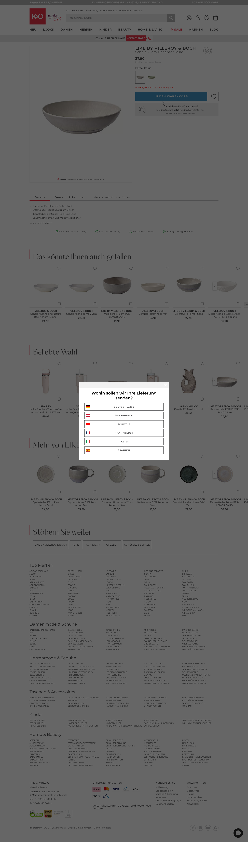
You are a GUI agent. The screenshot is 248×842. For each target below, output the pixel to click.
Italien (124, 441)
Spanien (124, 450)
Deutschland (124, 406)
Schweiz (124, 424)
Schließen (165, 385)
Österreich (124, 415)
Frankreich (124, 432)
